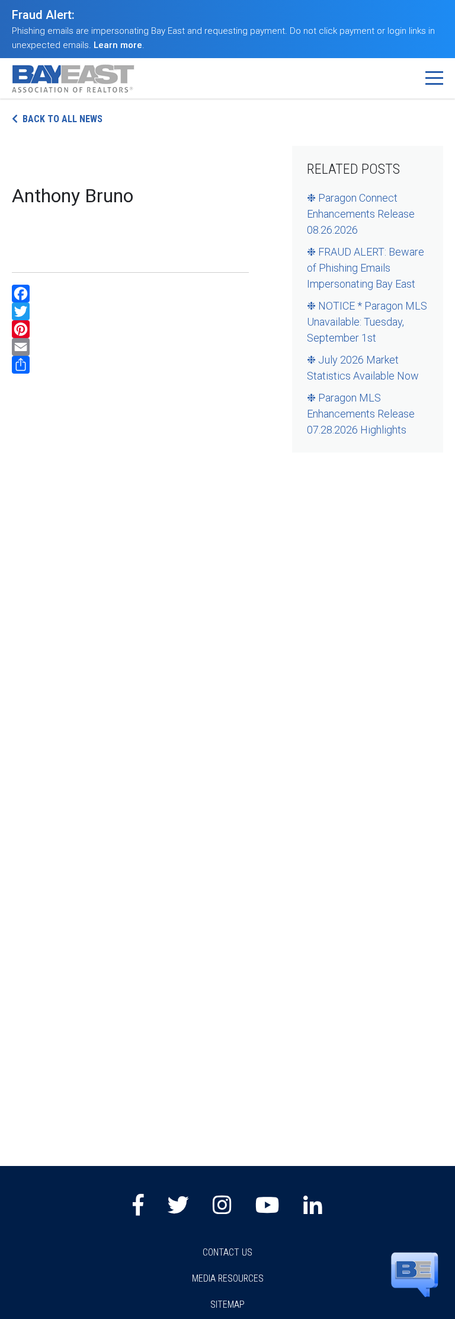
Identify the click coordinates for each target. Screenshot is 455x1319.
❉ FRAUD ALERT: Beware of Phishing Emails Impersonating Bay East (365, 268)
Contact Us (227, 1252)
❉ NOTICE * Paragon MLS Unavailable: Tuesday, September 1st (367, 322)
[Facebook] (130, 293)
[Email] (130, 347)
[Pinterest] (130, 329)
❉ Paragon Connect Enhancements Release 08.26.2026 (361, 214)
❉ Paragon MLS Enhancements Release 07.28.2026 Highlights (361, 413)
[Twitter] (130, 311)
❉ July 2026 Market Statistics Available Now (363, 367)
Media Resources (228, 1278)
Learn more (118, 45)
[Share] (130, 365)
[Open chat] (414, 1273)
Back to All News (62, 119)
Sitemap (227, 1304)
